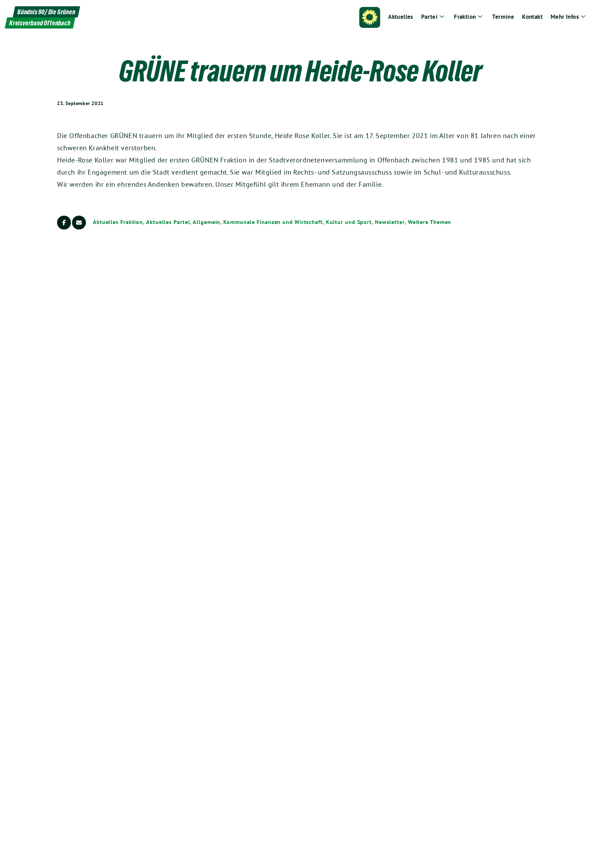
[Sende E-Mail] (79, 223)
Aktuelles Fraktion (118, 221)
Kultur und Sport (349, 221)
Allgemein (206, 221)
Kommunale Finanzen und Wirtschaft (273, 221)
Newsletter (390, 221)
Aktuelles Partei (168, 221)
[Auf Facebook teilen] (64, 223)
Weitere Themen (429, 221)
